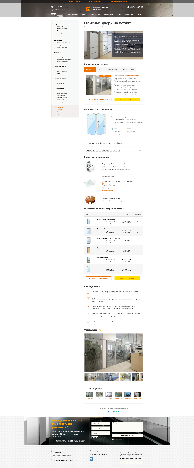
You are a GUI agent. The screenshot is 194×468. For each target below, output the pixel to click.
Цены (61, 14)
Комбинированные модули (64, 59)
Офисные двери (106, 27)
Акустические (60, 99)
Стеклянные (60, 26)
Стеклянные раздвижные (63, 42)
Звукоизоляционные (62, 97)
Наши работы (108, 14)
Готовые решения (94, 14)
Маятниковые (60, 111)
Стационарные (58, 24)
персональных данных (130, 439)
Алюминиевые (60, 35)
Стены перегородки (62, 47)
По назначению (59, 88)
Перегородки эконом (60, 79)
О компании (129, 14)
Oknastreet (63, 452)
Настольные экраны (60, 67)
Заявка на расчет (74, 2)
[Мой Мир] (114, 411)
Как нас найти (56, 457)
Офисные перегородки (90, 27)
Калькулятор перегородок (118, 2)
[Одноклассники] (111, 411)
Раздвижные (58, 40)
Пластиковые (60, 81)
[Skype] (118, 411)
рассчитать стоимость (127, 99)
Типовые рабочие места (63, 61)
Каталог (53, 14)
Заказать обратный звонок (134, 10)
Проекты (122, 459)
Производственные (62, 93)
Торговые (59, 91)
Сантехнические (61, 95)
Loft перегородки (61, 102)
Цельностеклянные (62, 28)
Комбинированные (62, 33)
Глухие (58, 30)
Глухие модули (60, 57)
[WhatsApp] (116, 411)
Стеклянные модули (62, 54)
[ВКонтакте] (109, 411)
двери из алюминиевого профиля (130, 75)
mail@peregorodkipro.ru (100, 454)
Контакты (140, 14)
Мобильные (57, 52)
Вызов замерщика (95, 2)
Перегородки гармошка (63, 45)
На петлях (59, 109)
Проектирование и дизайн (76, 14)
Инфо (119, 14)
